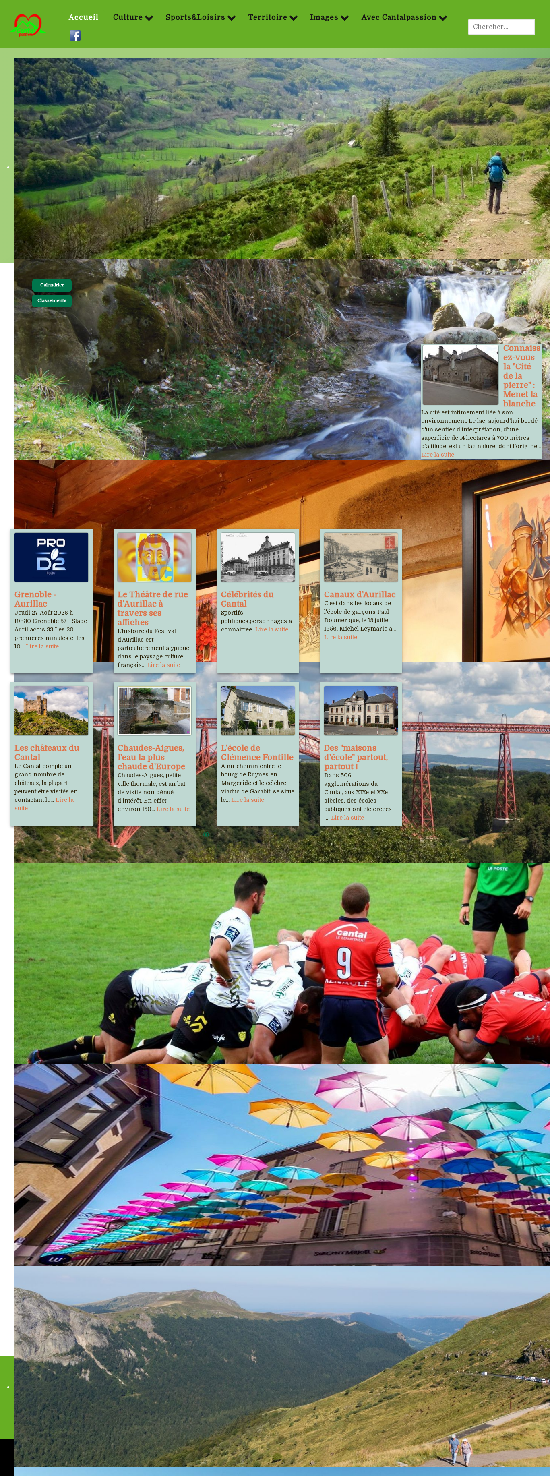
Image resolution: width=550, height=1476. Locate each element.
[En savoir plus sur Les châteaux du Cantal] (51, 710)
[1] (206, 835)
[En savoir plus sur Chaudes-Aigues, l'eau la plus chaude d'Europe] (154, 710)
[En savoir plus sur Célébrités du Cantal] (258, 557)
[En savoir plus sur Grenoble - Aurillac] (51, 557)
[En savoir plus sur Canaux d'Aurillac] (361, 557)
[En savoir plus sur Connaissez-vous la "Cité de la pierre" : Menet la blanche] (460, 375)
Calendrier (52, 285)
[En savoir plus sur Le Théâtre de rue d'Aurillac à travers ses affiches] (154, 557)
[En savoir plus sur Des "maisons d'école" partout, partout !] (361, 710)
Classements (51, 300)
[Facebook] (76, 36)
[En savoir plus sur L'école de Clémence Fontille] (258, 710)
